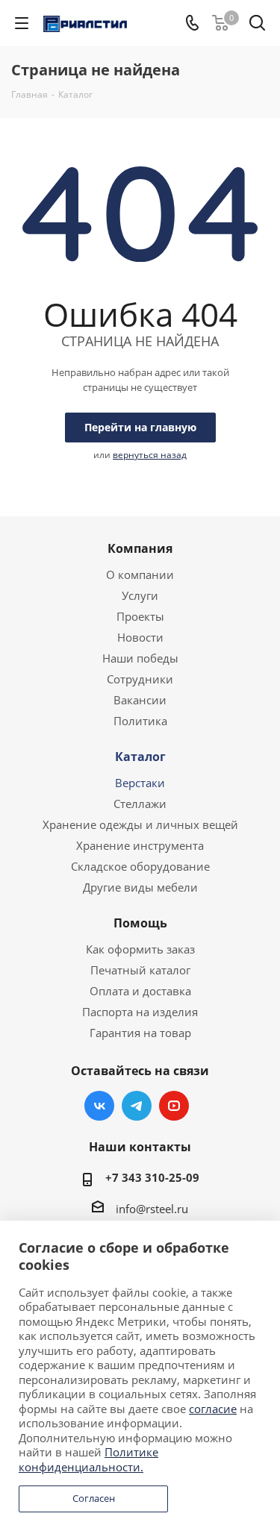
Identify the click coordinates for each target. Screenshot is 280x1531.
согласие (213, 1408)
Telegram (137, 1106)
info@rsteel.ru (152, 1208)
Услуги (140, 595)
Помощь (140, 923)
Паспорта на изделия (140, 1011)
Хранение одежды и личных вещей (140, 824)
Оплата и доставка (140, 990)
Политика (140, 720)
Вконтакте (99, 1106)
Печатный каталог (140, 969)
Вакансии (140, 699)
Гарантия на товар (140, 1032)
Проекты (140, 616)
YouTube (174, 1106)
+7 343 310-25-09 (152, 1177)
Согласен (93, 1498)
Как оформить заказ (140, 949)
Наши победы (140, 658)
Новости (140, 637)
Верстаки (140, 782)
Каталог (140, 756)
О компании (140, 574)
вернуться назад (150, 454)
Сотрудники (140, 678)
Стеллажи (140, 803)
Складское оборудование (140, 866)
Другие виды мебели (140, 887)
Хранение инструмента (140, 845)
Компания (140, 548)
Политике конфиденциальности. (88, 1459)
